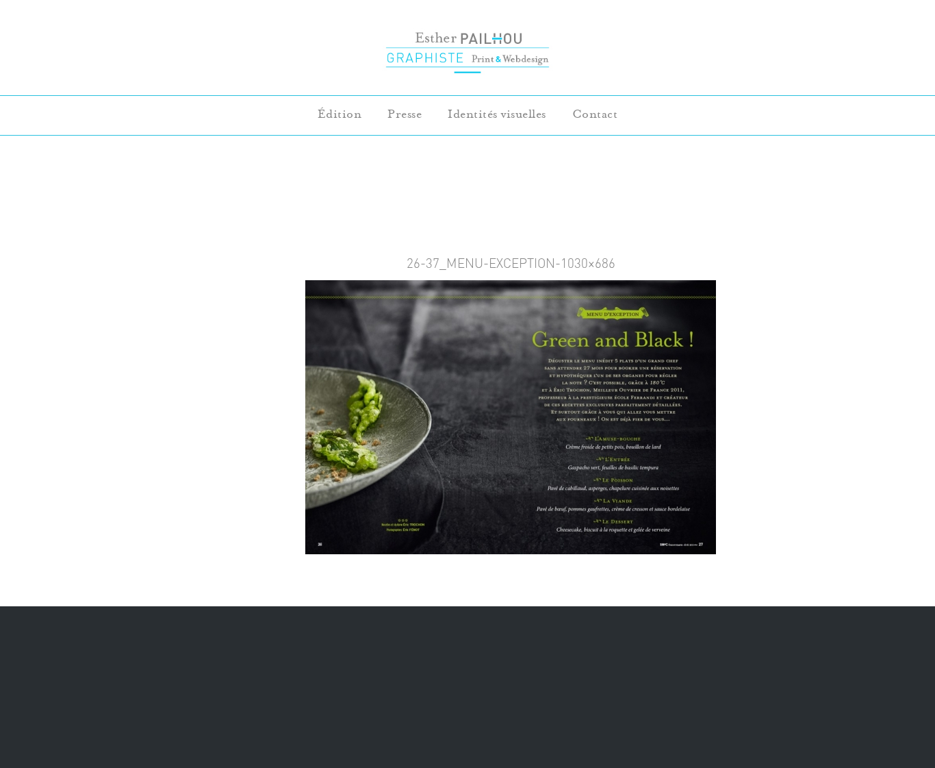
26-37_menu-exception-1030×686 (511, 263)
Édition (340, 114)
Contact (595, 114)
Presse (404, 114)
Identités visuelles (497, 114)
